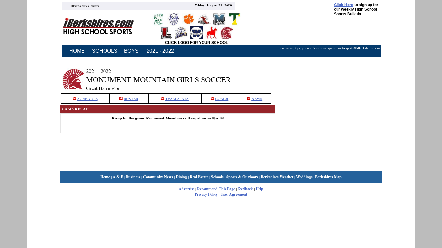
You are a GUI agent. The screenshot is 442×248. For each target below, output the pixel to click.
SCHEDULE (87, 98)
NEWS (256, 98)
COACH (221, 98)
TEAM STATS (177, 98)
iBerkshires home (85, 5)
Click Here (343, 5)
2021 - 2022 (160, 51)
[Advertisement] (329, 75)
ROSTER (131, 98)
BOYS (131, 51)
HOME (77, 51)
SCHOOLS (104, 51)
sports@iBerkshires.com (363, 48)
